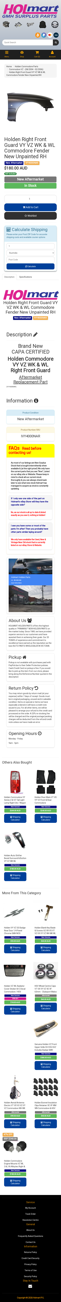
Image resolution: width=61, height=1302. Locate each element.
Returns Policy (30, 1252)
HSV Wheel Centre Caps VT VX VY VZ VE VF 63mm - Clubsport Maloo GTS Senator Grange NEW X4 (46, 991)
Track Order (30, 1214)
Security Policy (30, 1276)
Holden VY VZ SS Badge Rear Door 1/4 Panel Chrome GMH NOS (15, 930)
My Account (30, 1208)
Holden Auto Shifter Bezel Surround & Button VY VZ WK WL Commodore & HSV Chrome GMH (15, 861)
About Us (30, 1230)
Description (9, 277)
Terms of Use (31, 1270)
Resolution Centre (31, 1220)
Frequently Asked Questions (30, 1236)
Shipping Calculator (15, 818)
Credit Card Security (30, 1258)
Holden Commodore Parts (26, 66)
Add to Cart (31, 207)
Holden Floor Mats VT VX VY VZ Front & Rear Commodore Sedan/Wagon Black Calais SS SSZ (46, 803)
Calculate (31, 266)
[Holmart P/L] (30, 10)
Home (9, 66)
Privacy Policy (30, 1264)
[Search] (56, 42)
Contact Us (30, 1242)
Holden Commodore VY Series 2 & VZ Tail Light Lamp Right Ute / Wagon (15, 800)
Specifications (25, 277)
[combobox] (27, 42)
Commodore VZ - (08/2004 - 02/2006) (26, 69)
